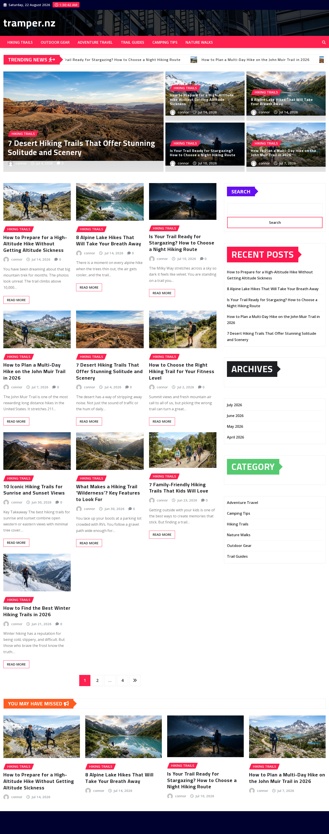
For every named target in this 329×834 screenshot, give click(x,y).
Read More (16, 300)
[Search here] (324, 42)
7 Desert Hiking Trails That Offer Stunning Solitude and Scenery (109, 371)
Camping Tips (165, 42)
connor (22, 163)
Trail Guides (132, 42)
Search (240, 191)
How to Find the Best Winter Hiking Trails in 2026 (36, 611)
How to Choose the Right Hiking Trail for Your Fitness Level (181, 371)
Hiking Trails (20, 42)
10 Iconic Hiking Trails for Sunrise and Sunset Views (34, 490)
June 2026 (235, 415)
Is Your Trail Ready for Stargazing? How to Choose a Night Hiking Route (202, 152)
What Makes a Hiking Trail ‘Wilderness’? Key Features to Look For (108, 493)
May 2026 (235, 426)
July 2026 (234, 404)
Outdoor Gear (55, 42)
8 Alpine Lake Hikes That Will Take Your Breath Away (78, 147)
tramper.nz (29, 22)
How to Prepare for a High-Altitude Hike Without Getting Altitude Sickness (202, 99)
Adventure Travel (95, 42)
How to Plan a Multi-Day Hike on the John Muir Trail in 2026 (283, 152)
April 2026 (235, 437)
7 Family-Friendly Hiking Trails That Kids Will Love (178, 488)
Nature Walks (199, 42)
